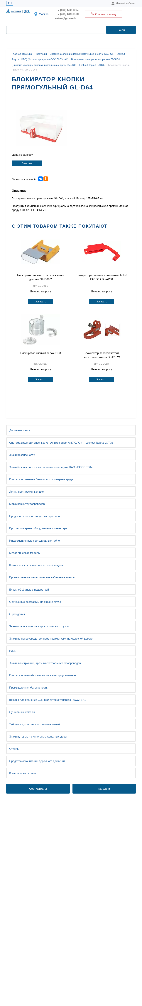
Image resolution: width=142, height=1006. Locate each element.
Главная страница (22, 54)
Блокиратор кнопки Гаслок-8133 (40, 353)
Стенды (14, 748)
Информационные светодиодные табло (34, 540)
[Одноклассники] (45, 178)
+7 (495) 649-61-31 (67, 14)
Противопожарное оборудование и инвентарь (38, 528)
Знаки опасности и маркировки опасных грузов (39, 626)
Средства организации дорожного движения (37, 761)
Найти (121, 29)
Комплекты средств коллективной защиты (36, 565)
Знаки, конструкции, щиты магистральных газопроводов (45, 663)
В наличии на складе (22, 773)
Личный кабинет (126, 3)
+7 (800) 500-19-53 (67, 10)
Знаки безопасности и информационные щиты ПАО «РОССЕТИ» (50, 467)
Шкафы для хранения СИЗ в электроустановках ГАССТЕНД (47, 699)
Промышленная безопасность (28, 687)
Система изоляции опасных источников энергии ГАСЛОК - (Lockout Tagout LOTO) (61, 442)
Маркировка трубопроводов (27, 503)
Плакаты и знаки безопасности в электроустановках (42, 675)
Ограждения (17, 614)
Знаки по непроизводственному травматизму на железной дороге (50, 638)
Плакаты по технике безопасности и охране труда (41, 479)
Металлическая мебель (24, 552)
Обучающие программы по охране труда (35, 601)
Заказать (27, 163)
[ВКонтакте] (40, 178)
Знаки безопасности (22, 454)
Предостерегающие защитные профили (34, 516)
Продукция (41, 54)
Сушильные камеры (22, 712)
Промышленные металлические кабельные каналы (42, 577)
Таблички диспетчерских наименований (34, 724)
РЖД (12, 650)
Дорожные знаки (19, 430)
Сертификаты (38, 788)
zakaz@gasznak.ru (67, 18)
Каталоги (104, 788)
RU (10, 3)
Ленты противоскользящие (26, 491)
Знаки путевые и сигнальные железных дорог (38, 736)
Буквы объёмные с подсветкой (29, 589)
